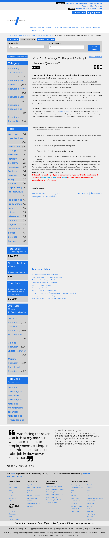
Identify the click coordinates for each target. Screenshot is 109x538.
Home (9, 35)
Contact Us (75, 509)
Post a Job (79, 12)
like (48, 178)
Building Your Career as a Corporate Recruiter (49, 296)
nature (11, 208)
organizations (15, 138)
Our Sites (12, 493)
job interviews (15, 191)
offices (11, 212)
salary (11, 179)
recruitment (14, 146)
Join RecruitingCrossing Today (18, 57)
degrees (12, 224)
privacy (13, 474)
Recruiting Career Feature (41, 35)
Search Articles (94, 48)
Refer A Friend (38, 30)
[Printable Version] (95, 67)
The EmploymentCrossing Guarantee (95, 498)
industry (12, 159)
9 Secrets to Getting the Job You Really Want (49, 298)
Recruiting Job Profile (54, 500)
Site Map (90, 493)
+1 (37, 185)
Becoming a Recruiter (40, 288)
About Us (74, 493)
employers (14, 134)
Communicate (76, 506)
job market (14, 228)
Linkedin (45, 185)
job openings (15, 200)
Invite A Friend (51, 502)
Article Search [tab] (28, 39)
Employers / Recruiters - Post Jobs (77, 487)
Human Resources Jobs (12, 514)
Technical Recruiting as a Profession (45, 280)
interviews (13, 167)
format (12, 241)
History (73, 495)
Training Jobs (14, 519)
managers (13, 150)
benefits (12, 220)
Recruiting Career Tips (54, 494)
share (43, 178)
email (64, 178)
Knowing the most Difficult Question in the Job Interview (54, 293)
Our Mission (75, 498)
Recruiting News (17, 89)
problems (13, 163)
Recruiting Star (16, 97)
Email (50, 185)
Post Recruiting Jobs (90, 27)
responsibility (15, 187)
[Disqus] (67, 234)
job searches (15, 204)
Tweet (41, 185)
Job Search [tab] (13, 39)
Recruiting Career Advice (41, 285)
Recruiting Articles (21, 35)
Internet (12, 183)
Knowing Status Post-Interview (44, 290)
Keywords (13, 43)
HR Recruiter (15, 334)
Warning (90, 519)
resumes (12, 175)
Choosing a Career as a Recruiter (44, 282)
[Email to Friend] (101, 67)
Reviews (30, 493)
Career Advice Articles (54, 487)
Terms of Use (75, 501)
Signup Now (94, 12)
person (12, 233)
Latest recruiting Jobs (12, 498)
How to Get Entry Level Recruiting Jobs (47, 277)
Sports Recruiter (17, 351)
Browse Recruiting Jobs (66, 27)
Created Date (55, 43)
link (54, 178)
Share (33, 185)
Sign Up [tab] (41, 39)
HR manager (64, 111)
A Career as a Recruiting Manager (45, 275)
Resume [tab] (50, 39)
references (13, 216)
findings (12, 171)
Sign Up (30, 485)
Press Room (91, 485)
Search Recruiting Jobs (41, 27)
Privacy (74, 503)
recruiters (13, 154)
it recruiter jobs (16, 420)
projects (12, 237)
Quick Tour (75, 511)
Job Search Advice (33, 495)
